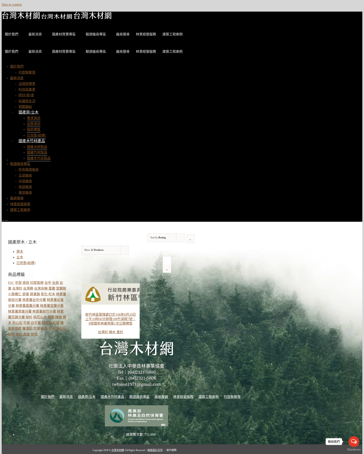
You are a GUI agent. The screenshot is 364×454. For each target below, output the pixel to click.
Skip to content (12, 4)
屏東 (25, 294)
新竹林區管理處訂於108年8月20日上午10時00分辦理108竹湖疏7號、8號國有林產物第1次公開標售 (110, 319)
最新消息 (35, 34)
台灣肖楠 (41, 288)
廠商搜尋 (123, 34)
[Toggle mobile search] (6, 219)
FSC (11, 283)
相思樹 (47, 323)
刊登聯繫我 (232, 397)
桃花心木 (40, 317)
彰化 (44, 294)
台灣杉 (103, 332)
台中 (47, 283)
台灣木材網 (117, 450)
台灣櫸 (28, 288)
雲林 (11, 334)
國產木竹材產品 (32, 141)
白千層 (36, 323)
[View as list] (167, 269)
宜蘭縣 (61, 288)
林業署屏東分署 (20, 311)
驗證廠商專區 (96, 34)
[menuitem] (17, 66)
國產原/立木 (29, 112)
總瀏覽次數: (135, 434)
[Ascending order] (190, 238)
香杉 (119, 332)
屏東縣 (35, 294)
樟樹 (58, 317)
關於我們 (11, 34)
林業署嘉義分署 (27, 306)
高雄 (26, 334)
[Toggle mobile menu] (3, 219)
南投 (26, 283)
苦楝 (51, 328)
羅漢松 (27, 328)
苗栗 (44, 328)
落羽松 (61, 328)
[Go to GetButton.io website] (354, 449)
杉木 (51, 294)
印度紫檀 (37, 283)
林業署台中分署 (34, 300)
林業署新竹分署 (44, 311)
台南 (55, 283)
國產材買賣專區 (64, 34)
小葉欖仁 (14, 294)
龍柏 (34, 334)
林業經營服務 (146, 34)
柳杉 (29, 317)
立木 (19, 257)
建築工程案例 (172, 34)
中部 (18, 283)
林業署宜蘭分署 (52, 306)
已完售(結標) (25, 263)
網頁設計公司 (155, 450)
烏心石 (17, 323)
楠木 (112, 332)
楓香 (51, 317)
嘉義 (51, 288)
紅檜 (56, 323)
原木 (19, 251)
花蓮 (36, 328)
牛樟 (26, 323)
